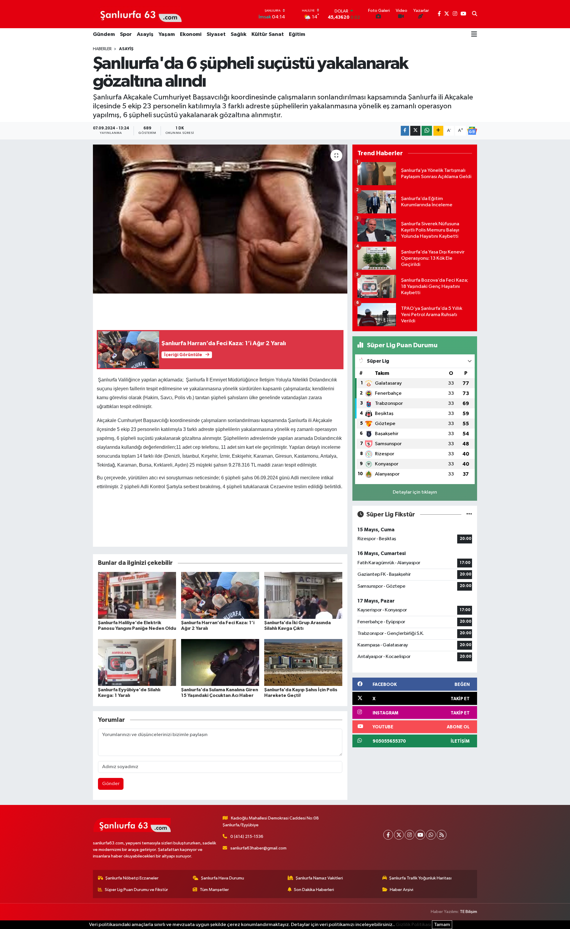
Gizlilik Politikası (413, 924)
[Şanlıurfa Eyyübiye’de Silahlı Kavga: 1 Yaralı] (137, 662)
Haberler (102, 49)
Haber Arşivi (401, 889)
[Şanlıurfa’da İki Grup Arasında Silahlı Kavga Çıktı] (303, 595)
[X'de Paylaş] (415, 131)
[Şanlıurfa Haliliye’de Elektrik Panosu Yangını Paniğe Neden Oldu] (137, 595)
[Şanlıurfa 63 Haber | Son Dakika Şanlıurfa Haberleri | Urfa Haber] (138, 14)
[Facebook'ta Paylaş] (405, 131)
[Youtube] (420, 835)
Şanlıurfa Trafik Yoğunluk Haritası (420, 878)
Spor (126, 34)
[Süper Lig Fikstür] (469, 514)
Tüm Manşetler (214, 889)
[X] (399, 835)
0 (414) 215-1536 (246, 836)
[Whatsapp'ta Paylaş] (427, 131)
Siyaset (216, 34)
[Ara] (474, 14)
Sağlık (238, 34)
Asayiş (145, 34)
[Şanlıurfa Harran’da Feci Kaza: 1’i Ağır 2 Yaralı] (220, 595)
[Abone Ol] (472, 131)
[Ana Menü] (474, 34)
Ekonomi (191, 34)
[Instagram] (409, 835)
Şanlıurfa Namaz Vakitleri (319, 878)
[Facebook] (388, 835)
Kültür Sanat (267, 34)
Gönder (111, 783)
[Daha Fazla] (438, 131)
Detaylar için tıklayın (415, 492)
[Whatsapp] (431, 835)
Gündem (104, 34)
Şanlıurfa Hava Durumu (222, 878)
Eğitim (297, 34)
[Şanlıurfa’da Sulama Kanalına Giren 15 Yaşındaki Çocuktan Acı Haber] (220, 662)
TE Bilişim (468, 911)
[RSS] (441, 835)
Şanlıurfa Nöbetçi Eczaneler (132, 878)
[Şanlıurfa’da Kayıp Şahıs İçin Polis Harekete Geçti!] (303, 662)
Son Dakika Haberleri (314, 889)
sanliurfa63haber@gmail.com (258, 848)
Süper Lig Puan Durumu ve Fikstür (136, 889)
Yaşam (167, 34)
